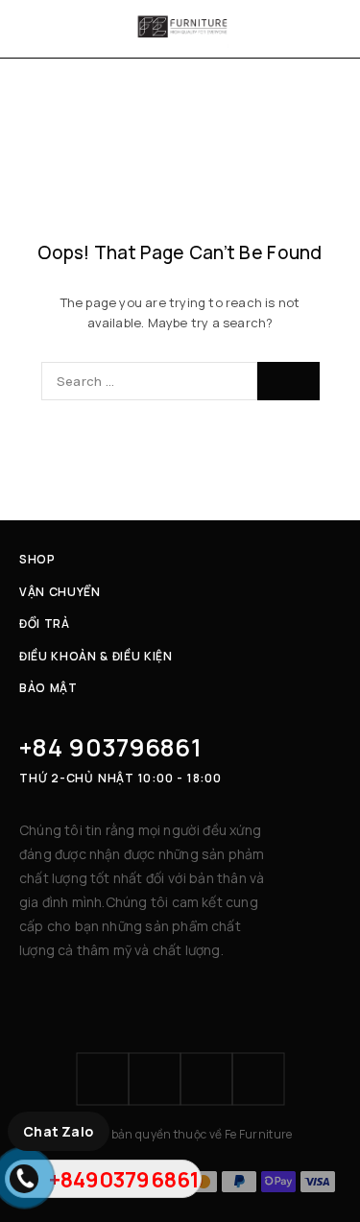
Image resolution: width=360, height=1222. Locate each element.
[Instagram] (154, 1079)
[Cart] (333, 28)
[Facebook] (103, 1079)
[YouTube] (258, 1079)
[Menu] (31, 29)
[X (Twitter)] (206, 1079)
